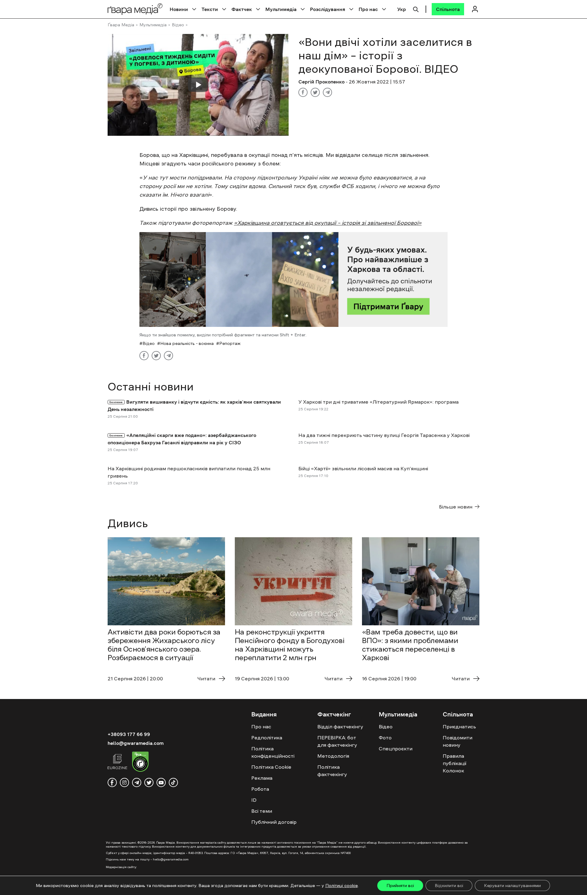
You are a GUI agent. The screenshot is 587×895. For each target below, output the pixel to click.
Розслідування (327, 9)
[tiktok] (173, 782)
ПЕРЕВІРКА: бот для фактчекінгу (337, 741)
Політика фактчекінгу (332, 770)
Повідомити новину (457, 741)
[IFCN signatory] (140, 763)
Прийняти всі (400, 885)
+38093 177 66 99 (129, 734)
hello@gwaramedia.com (136, 743)
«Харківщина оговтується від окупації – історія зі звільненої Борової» (328, 223)
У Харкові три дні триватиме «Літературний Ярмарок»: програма (378, 401)
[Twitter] (315, 92)
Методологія (333, 755)
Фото (385, 737)
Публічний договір (274, 821)
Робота (260, 788)
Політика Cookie (271, 766)
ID (254, 799)
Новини (179, 9)
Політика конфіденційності (272, 752)
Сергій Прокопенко (321, 81)
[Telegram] (327, 92)
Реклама (261, 777)
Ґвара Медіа (121, 25)
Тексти (209, 9)
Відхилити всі (449, 885)
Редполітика (266, 737)
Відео (178, 25)
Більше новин (455, 506)
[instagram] (124, 782)
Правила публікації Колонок (454, 763)
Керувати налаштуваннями (512, 885)
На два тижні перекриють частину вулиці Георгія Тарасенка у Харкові (384, 435)
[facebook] (112, 782)
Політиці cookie (341, 885)
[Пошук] (415, 8)
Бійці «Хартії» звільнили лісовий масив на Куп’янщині (363, 468)
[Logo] (135, 9)
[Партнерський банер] (293, 279)
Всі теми (261, 810)
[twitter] (148, 782)
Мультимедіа (281, 9)
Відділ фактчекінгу (340, 726)
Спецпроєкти (395, 748)
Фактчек (241, 9)
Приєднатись (459, 726)
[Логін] (474, 9)
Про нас (368, 9)
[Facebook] (303, 92)
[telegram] (136, 782)
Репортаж (230, 343)
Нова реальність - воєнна (187, 343)
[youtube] (161, 782)
